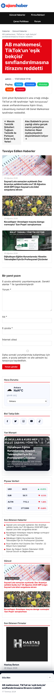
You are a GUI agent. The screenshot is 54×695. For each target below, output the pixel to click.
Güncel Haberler (17, 15)
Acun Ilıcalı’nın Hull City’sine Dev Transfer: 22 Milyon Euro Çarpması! (26, 544)
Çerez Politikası (21, 21)
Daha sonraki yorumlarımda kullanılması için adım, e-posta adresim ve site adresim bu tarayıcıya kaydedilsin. (26, 357)
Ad (4, 316)
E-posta (7, 328)
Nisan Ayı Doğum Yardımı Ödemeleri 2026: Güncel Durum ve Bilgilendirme (25, 550)
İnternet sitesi (9, 339)
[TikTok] (39, 421)
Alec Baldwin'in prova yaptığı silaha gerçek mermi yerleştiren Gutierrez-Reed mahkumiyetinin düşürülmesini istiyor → (37, 130)
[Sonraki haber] (45, 441)
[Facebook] (7, 421)
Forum (37, 21)
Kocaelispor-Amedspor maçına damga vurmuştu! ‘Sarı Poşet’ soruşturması (27, 533)
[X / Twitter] (15, 421)
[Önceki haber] (39, 441)
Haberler (6, 31)
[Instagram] (23, 421)
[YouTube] (31, 421)
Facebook (30, 84)
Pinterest (20, 89)
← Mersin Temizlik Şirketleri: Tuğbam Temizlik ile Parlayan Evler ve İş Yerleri (10, 131)
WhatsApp (43, 84)
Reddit (9, 89)
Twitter (19, 84)
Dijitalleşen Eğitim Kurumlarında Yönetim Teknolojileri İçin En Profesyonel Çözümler (25, 539)
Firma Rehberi (38, 15)
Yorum (6, 289)
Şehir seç (12, 395)
